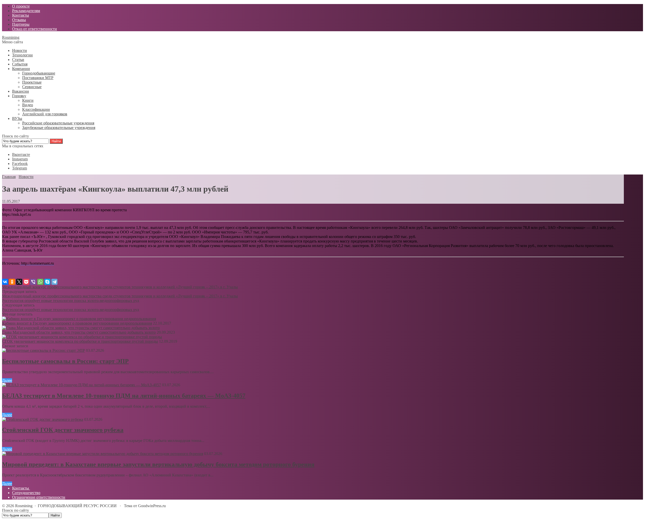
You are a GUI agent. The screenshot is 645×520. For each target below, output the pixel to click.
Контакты (21, 488)
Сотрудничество (26, 493)
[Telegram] (54, 282)
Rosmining (10, 37)
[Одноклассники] (12, 282)
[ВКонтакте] (5, 282)
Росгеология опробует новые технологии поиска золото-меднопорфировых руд (70, 300)
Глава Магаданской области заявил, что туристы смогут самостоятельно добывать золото (79, 332)
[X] (19, 282)
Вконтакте (21, 154)
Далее (7, 380)
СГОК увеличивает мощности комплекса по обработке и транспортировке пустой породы (80, 341)
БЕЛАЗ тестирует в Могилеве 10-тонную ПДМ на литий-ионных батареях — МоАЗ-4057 (123, 395)
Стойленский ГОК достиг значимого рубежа (62, 430)
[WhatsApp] (40, 282)
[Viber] (33, 282)
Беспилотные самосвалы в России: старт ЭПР (65, 361)
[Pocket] (26, 282)
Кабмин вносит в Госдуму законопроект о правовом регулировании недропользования (77, 323)
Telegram (19, 168)
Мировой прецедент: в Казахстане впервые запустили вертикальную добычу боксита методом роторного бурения (158, 464)
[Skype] (47, 282)
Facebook (20, 163)
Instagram (20, 159)
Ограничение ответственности (38, 497)
